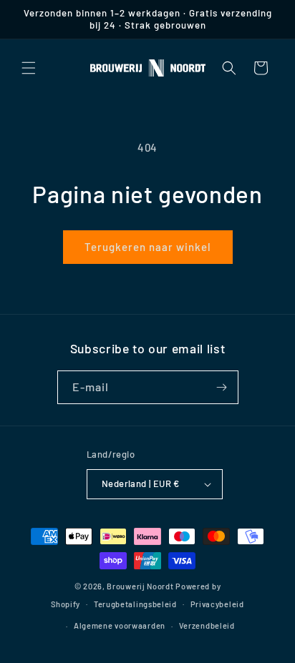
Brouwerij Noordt (140, 586)
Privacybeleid (217, 604)
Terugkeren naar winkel (147, 246)
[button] (28, 68)
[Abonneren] (222, 387)
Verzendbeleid (207, 625)
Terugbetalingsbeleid (135, 604)
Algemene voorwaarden (119, 625)
